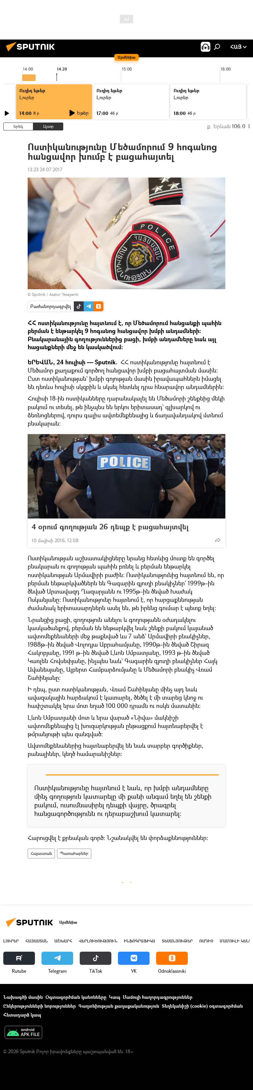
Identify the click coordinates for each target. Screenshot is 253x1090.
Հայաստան (41, 853)
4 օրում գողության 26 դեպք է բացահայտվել (110, 526)
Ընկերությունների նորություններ (39, 1006)
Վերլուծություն (98, 941)
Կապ (114, 997)
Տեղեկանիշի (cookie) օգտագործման (202, 1006)
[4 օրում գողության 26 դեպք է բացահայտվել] (126, 476)
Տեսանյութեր (177, 941)
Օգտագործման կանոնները (75, 997)
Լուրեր (26, 97)
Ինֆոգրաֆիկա (139, 941)
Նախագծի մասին (23, 997)
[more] (217, 539)
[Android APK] (23, 1033)
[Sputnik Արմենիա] (32, 52)
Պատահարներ (74, 853)
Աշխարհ (63, 941)
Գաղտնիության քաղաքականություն (118, 1006)
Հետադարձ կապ (22, 1015)
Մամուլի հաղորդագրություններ (157, 997)
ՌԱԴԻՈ (206, 941)
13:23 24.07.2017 (45, 169)
